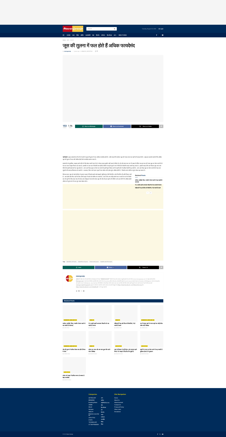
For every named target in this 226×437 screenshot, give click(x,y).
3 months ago (93, 353)
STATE (90, 420)
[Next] (150, 193)
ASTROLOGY (92, 398)
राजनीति (103, 419)
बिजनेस (97, 35)
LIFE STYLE (89, 51)
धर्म (101, 410)
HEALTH (72, 40)
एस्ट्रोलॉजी (88, 35)
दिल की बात (109, 35)
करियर (102, 400)
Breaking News (93, 402)
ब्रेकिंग (82, 35)
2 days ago (66, 327)
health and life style (106, 261)
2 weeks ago (118, 327)
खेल (93, 35)
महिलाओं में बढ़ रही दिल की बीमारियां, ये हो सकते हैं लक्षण (148, 188)
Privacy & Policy (119, 407)
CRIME (90, 404)
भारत (73, 35)
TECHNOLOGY (93, 422)
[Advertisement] (113, 12)
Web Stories (123, 35)
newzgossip (67, 51)
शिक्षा (102, 424)
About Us (117, 400)
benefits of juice (83, 261)
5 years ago (77, 51)
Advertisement (118, 402)
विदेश (77, 35)
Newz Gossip (70, 434)
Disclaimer (117, 411)
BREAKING (92, 400)
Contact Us (117, 404)
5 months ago (119, 353)
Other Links (117, 409)
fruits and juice (94, 261)
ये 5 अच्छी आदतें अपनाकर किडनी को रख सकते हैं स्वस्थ (148, 185)
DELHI (90, 407)
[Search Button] (115, 29)
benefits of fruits (71, 261)
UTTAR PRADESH (94, 424)
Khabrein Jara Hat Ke (70, 320)
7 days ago (92, 327)
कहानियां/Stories (105, 402)
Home (68, 35)
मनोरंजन (103, 35)
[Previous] (147, 193)
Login (161, 28)
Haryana (91, 409)
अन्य (115, 35)
